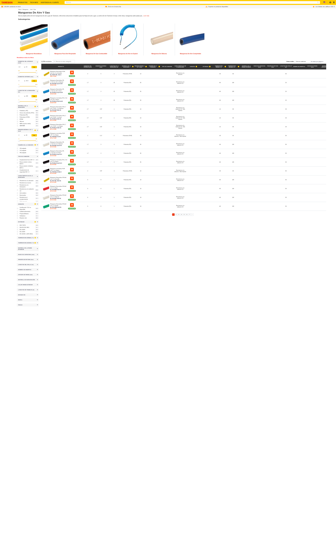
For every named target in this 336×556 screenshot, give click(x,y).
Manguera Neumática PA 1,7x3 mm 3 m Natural (57, 142)
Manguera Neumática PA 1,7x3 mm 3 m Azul (57, 151)
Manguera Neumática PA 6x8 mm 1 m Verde (58, 204)
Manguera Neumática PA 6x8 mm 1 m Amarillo (58, 178)
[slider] (19, 72)
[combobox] (192, 2)
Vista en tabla (290, 61)
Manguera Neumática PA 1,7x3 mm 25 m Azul (57, 89)
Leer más (146, 16)
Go (34, 67)
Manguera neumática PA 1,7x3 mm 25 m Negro (58, 98)
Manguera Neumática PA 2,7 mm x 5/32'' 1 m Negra (58, 125)
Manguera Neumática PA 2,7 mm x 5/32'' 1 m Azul (58, 116)
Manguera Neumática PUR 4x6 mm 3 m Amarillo (57, 72)
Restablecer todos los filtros (25, 57)
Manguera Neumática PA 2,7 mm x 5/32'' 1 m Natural (58, 107)
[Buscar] (318, 2)
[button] (28, 62)
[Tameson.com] (7, 2)
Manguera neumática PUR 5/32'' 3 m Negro (57, 169)
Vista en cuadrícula (301, 61)
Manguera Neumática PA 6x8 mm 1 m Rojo (58, 187)
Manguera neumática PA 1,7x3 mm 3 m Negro (58, 160)
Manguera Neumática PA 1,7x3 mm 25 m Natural (57, 81)
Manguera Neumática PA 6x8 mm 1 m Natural (58, 195)
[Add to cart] (72, 72)
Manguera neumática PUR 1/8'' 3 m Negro (57, 134)
